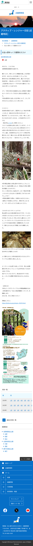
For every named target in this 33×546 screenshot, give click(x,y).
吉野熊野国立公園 (8, 431)
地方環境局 (5, 41)
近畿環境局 (14, 41)
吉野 (6, 434)
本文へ (15, 7)
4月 (22, 400)
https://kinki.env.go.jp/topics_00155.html (14, 303)
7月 (32, 400)
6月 (28, 400)
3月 (18, 400)
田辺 (6, 439)
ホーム (7, 473)
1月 (11, 400)
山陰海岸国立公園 (8, 441)
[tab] (4, 420)
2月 (15, 400)
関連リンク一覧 (15, 503)
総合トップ (8, 463)
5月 (25, 400)
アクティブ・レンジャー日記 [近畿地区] (15, 43)
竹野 (6, 444)
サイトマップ (14, 499)
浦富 (6, 446)
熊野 (6, 436)
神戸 (6, 451)
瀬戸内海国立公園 (8, 449)
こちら (10, 123)
